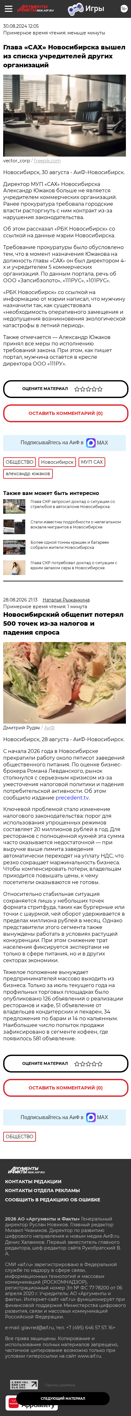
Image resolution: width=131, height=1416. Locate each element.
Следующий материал (63, 1399)
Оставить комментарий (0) (66, 413)
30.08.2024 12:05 (21, 26)
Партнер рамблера (60, 1385)
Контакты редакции (33, 1181)
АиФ (49, 728)
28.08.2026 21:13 (20, 600)
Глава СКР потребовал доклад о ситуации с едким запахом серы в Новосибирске (74, 565)
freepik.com (47, 161)
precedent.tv (72, 798)
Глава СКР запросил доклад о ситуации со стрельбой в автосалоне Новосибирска (73, 504)
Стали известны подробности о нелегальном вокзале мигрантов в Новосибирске (76, 524)
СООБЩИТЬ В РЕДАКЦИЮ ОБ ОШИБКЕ (52, 1200)
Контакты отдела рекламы (42, 1190)
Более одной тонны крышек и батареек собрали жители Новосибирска (70, 545)
